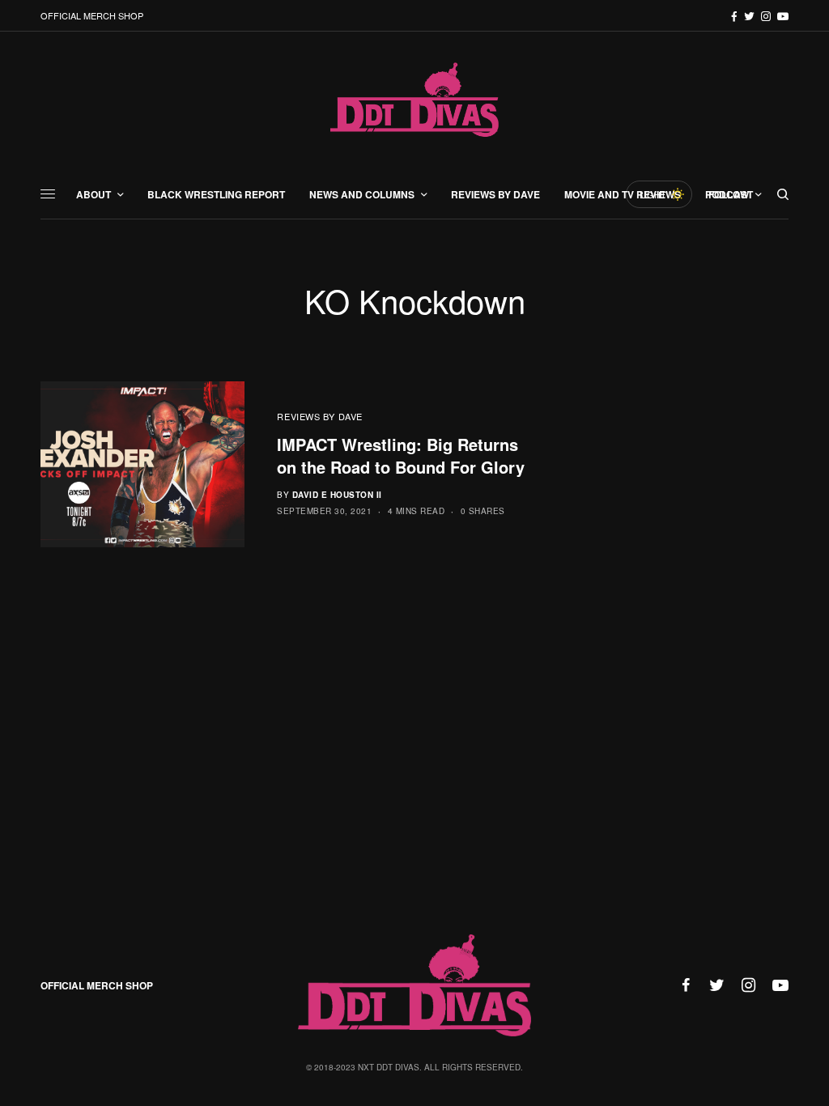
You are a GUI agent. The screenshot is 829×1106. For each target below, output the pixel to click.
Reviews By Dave (319, 416)
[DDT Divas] (414, 101)
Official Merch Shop (91, 15)
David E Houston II (337, 494)
